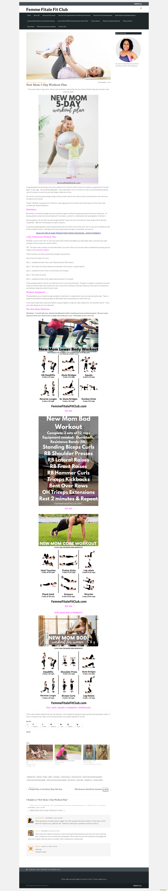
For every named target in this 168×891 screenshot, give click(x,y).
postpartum (88, 780)
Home (29, 15)
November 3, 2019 (105, 82)
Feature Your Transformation (102, 15)
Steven (37, 830)
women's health (98, 780)
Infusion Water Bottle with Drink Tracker (41, 21)
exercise (39, 777)
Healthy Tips (42, 82)
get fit (50, 777)
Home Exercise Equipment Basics (125, 15)
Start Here (30, 26)
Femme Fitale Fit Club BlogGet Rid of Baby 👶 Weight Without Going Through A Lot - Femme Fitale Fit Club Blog (68, 805)
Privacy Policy (127, 21)
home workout (65, 777)
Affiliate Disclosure (49, 15)
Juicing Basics (95, 21)
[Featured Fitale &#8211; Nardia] (96, 752)
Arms (27, 82)
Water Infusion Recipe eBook (46, 26)
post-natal (80, 780)
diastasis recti (31, 777)
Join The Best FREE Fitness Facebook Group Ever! (73, 21)
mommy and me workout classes (56, 780)
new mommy (71, 780)
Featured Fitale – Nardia (89, 760)
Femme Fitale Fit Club (47, 9)
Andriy (37, 846)
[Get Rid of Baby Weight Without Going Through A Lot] (39, 752)
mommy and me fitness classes (36, 780)
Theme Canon (44, 885)
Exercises (34, 82)
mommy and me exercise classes (92, 777)
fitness (45, 777)
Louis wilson (39, 818)
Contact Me (62, 26)
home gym (57, 777)
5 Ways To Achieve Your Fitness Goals (64, 760)
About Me (37, 15)
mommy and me (76, 777)
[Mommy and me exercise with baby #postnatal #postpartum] (68, 56)
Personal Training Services (111, 21)
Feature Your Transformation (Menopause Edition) (74, 15)
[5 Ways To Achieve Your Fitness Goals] (68, 752)
